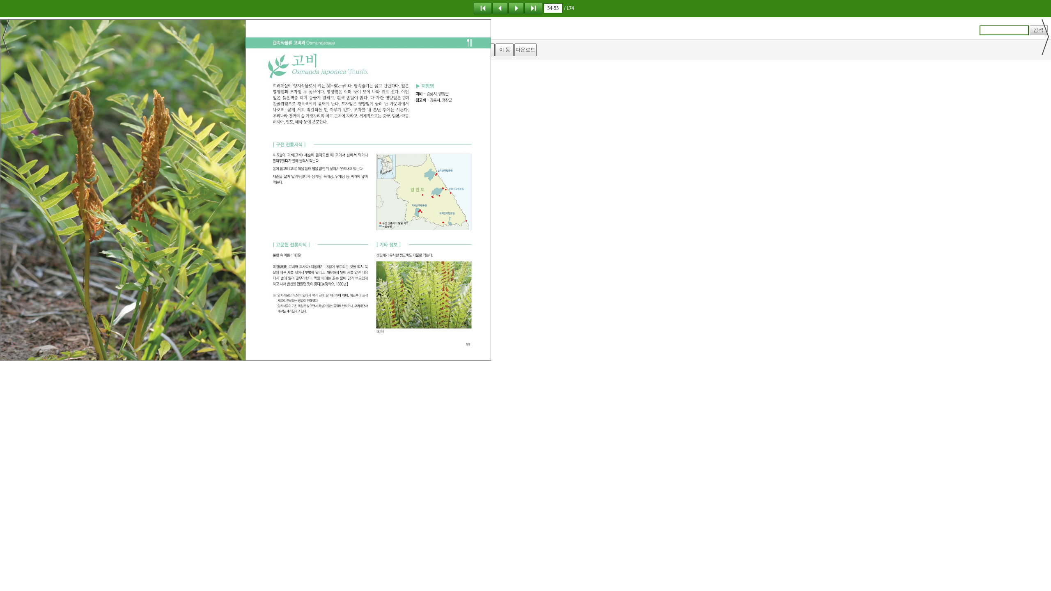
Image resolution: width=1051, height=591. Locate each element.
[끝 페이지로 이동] (533, 8)
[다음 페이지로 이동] (516, 8)
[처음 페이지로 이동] (483, 8)
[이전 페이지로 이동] (500, 8)
